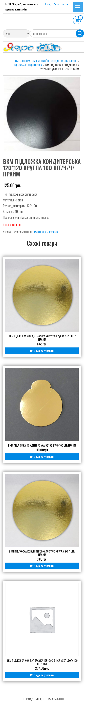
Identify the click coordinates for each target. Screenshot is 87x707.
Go (80, 33)
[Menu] (78, 7)
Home (17, 61)
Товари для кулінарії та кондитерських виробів (49, 61)
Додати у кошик (43, 350)
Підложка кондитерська (27, 65)
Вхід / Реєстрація (56, 4)
